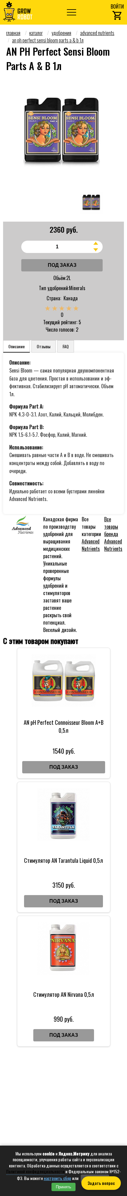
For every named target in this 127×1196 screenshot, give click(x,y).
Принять (63, 1187)
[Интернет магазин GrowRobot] (17, 12)
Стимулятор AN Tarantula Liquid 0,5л (63, 860)
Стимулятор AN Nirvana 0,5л (63, 994)
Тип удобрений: (54, 288)
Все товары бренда (113, 533)
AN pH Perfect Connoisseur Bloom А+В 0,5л (64, 726)
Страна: (54, 298)
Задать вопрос (101, 1183)
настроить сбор (57, 1178)
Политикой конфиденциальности (35, 1171)
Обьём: (59, 278)
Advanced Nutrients (91, 545)
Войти (117, 6)
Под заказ (62, 265)
